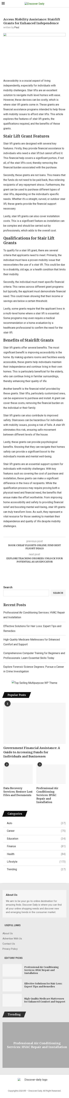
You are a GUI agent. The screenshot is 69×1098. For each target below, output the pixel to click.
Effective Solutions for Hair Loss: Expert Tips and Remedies (43, 985)
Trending (36, 869)
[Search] (65, 3)
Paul (16, 27)
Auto (36, 823)
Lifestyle (36, 861)
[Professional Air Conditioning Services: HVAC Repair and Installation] (51, 774)
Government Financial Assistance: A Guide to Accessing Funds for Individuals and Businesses (31, 752)
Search (7, 587)
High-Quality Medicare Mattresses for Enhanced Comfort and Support (44, 1000)
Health (36, 854)
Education (36, 838)
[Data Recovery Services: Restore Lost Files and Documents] (18, 774)
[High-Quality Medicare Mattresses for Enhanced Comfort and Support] (12, 1000)
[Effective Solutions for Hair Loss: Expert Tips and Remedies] (12, 985)
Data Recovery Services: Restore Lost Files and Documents (17, 792)
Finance (36, 846)
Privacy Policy (10, 949)
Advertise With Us (12, 938)
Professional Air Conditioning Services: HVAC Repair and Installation (47, 795)
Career (36, 830)
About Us (8, 933)
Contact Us (9, 944)
